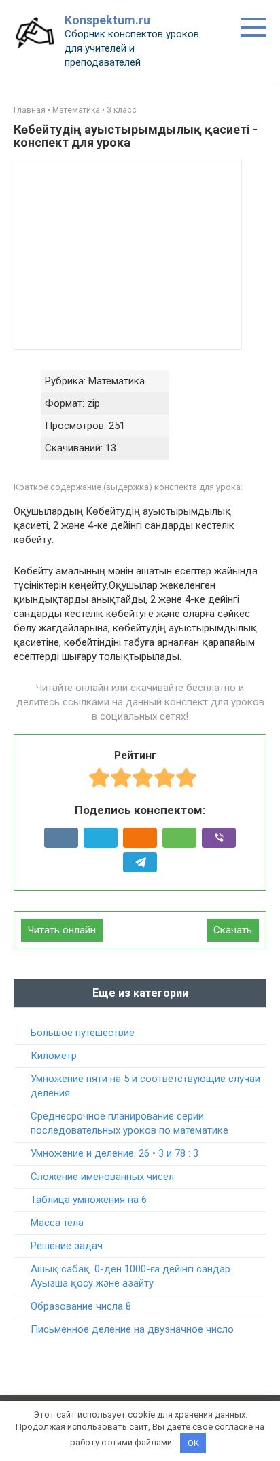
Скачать (232, 930)
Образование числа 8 (81, 1306)
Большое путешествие (83, 1033)
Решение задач (67, 1246)
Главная (30, 110)
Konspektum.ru (107, 20)
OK (193, 1443)
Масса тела (57, 1223)
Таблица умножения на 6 (89, 1200)
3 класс (122, 110)
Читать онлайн (62, 930)
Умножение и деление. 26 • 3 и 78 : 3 (114, 1153)
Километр (54, 1056)
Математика (76, 110)
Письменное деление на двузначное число (132, 1329)
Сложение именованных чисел (102, 1176)
